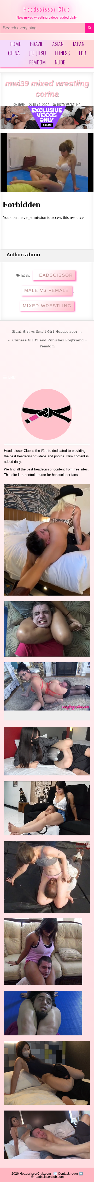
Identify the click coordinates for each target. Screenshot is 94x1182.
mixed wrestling (68, 104)
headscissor (54, 275)
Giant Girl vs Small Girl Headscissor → (47, 331)
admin (21, 104)
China (14, 53)
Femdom (37, 62)
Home (15, 44)
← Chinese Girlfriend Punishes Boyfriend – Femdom (47, 343)
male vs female (46, 290)
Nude (60, 62)
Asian (57, 44)
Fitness (62, 53)
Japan (78, 44)
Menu (12, 377)
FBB (82, 53)
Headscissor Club (47, 9)
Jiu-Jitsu (37, 53)
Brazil (36, 44)
